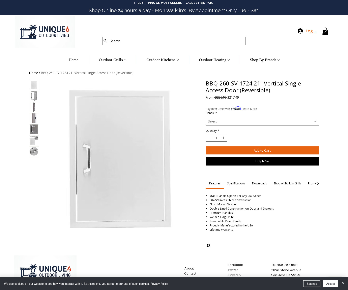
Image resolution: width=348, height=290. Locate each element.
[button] (325, 31)
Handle (211, 113)
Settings (312, 284)
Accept (330, 284)
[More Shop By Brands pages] (279, 60)
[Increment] (223, 137)
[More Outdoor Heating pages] (229, 60)
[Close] (343, 283)
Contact (190, 273)
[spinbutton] (216, 137)
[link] (215, 183)
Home (33, 73)
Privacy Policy (159, 284)
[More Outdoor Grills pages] (125, 60)
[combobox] (262, 121)
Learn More (249, 109)
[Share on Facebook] (208, 245)
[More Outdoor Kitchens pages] (178, 60)
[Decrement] (208, 137)
